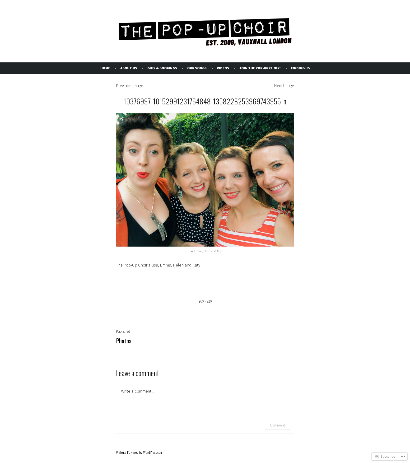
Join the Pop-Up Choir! (260, 68)
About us (128, 68)
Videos (223, 68)
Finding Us (300, 68)
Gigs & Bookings (162, 68)
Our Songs (197, 68)
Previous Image (129, 85)
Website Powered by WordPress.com (139, 452)
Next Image (284, 85)
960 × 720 (205, 301)
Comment (277, 425)
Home (105, 68)
